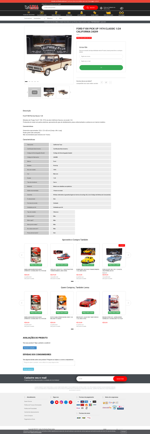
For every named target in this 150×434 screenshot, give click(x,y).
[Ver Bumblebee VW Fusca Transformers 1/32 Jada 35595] (88, 255)
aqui (92, 1)
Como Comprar (28, 415)
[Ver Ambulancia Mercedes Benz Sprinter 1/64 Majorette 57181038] (35, 255)
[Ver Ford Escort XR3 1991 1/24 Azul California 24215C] (114, 255)
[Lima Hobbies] (32, 7)
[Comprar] (46, 278)
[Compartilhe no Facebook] (101, 82)
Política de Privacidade (30, 408)
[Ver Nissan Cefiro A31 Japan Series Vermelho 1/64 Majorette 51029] (114, 303)
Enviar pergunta (28, 369)
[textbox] (70, 7)
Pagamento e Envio (29, 419)
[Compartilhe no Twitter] (106, 82)
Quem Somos (28, 401)
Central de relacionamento (31, 412)
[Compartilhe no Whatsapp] (110, 82)
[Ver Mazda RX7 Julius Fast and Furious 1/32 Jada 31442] (88, 303)
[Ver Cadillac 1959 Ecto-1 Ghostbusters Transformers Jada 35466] (62, 255)
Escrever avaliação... (30, 348)
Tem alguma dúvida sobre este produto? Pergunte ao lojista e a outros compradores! (48, 359)
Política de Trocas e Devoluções (32, 405)
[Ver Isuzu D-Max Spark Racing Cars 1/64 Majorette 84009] (62, 303)
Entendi (123, 431)
